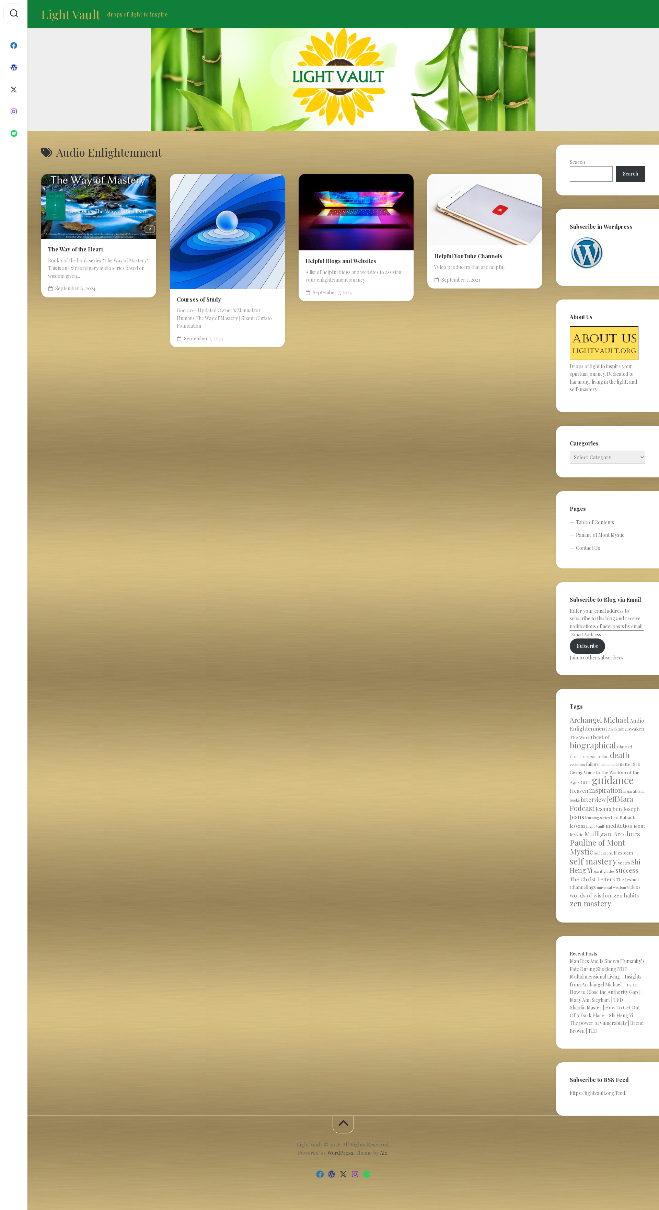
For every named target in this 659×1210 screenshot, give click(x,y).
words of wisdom (591, 895)
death (619, 754)
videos (633, 887)
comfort (602, 756)
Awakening (617, 729)
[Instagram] (14, 111)
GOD (586, 782)
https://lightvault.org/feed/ (598, 1093)
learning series (597, 817)
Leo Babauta (624, 817)
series (624, 863)
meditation (619, 825)
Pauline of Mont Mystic (600, 535)
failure (593, 764)
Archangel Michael (599, 719)
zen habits (626, 895)
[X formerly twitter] (14, 89)
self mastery (593, 861)
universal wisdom (611, 887)
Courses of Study (199, 299)
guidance (613, 780)
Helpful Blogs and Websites (340, 260)
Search (577, 162)
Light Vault (70, 14)
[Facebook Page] (14, 45)
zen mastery (590, 903)
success (626, 870)
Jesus (577, 817)
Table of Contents (595, 522)
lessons (577, 826)
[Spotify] (14, 133)
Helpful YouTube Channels (468, 256)
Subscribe (587, 646)
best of (601, 736)
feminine (607, 764)
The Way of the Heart (75, 249)
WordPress (340, 1152)
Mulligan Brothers (612, 833)
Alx (384, 1152)
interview (593, 799)
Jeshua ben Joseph (618, 808)
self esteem (621, 853)
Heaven (579, 790)
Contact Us (588, 548)
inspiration (605, 790)
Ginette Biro (627, 764)
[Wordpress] (14, 67)
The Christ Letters (592, 879)
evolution (577, 764)
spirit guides (603, 871)
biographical (593, 744)
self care (601, 853)
